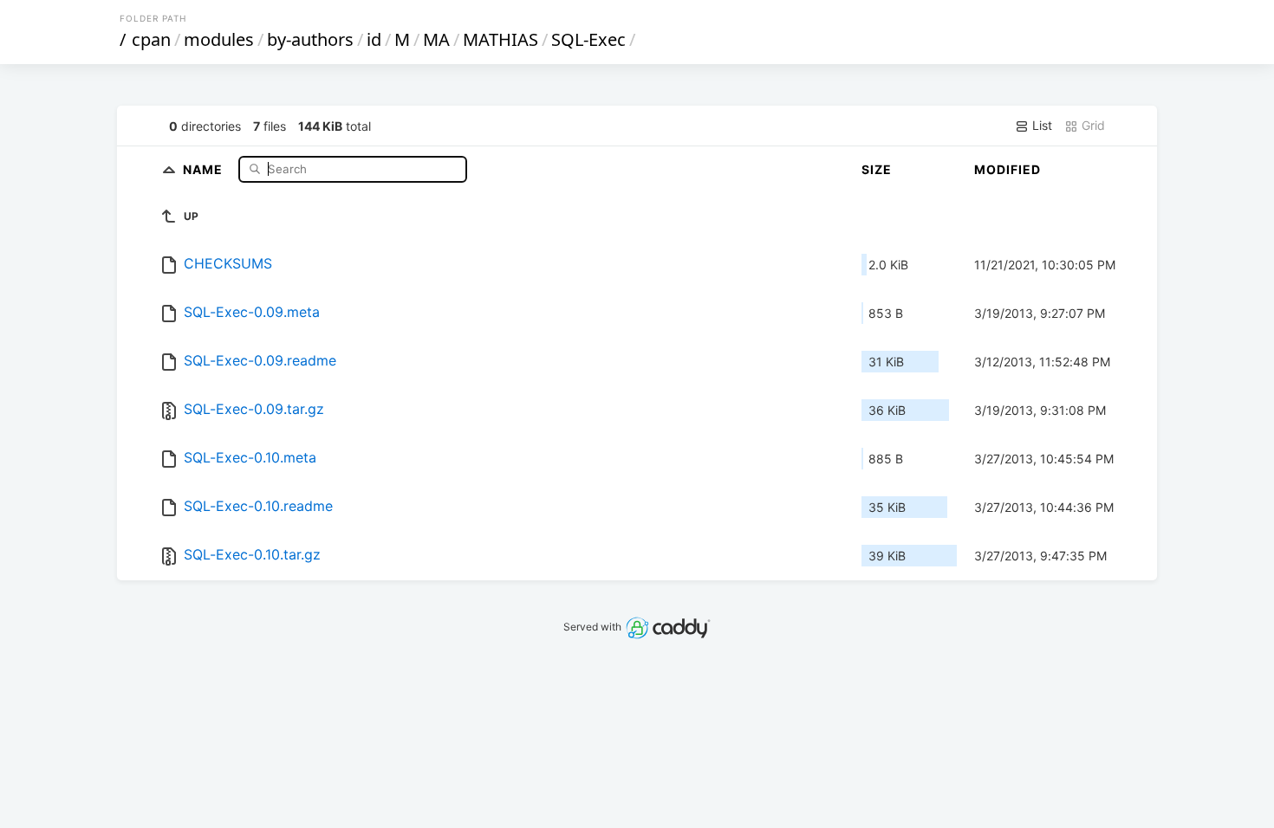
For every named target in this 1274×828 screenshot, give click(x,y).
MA (436, 39)
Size (876, 169)
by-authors (310, 39)
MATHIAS (500, 39)
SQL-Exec (588, 39)
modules (219, 39)
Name (204, 168)
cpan (151, 39)
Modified (1007, 169)
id (374, 39)
